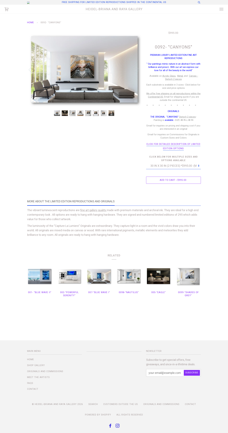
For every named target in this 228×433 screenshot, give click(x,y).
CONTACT (32, 389)
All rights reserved (129, 414)
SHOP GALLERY (36, 365)
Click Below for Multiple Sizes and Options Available (173, 159)
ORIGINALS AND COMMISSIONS (45, 371)
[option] (84, 69)
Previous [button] (32, 69)
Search (93, 404)
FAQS (30, 383)
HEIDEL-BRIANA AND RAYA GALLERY (114, 9)
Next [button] (135, 69)
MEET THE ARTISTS (38, 377)
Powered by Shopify (98, 414)
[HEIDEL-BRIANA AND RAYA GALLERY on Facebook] (110, 426)
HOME (30, 359)
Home (30, 22)
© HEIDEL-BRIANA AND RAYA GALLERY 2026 (57, 404)
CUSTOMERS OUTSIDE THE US (120, 404)
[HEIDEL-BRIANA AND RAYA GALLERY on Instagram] (118, 426)
